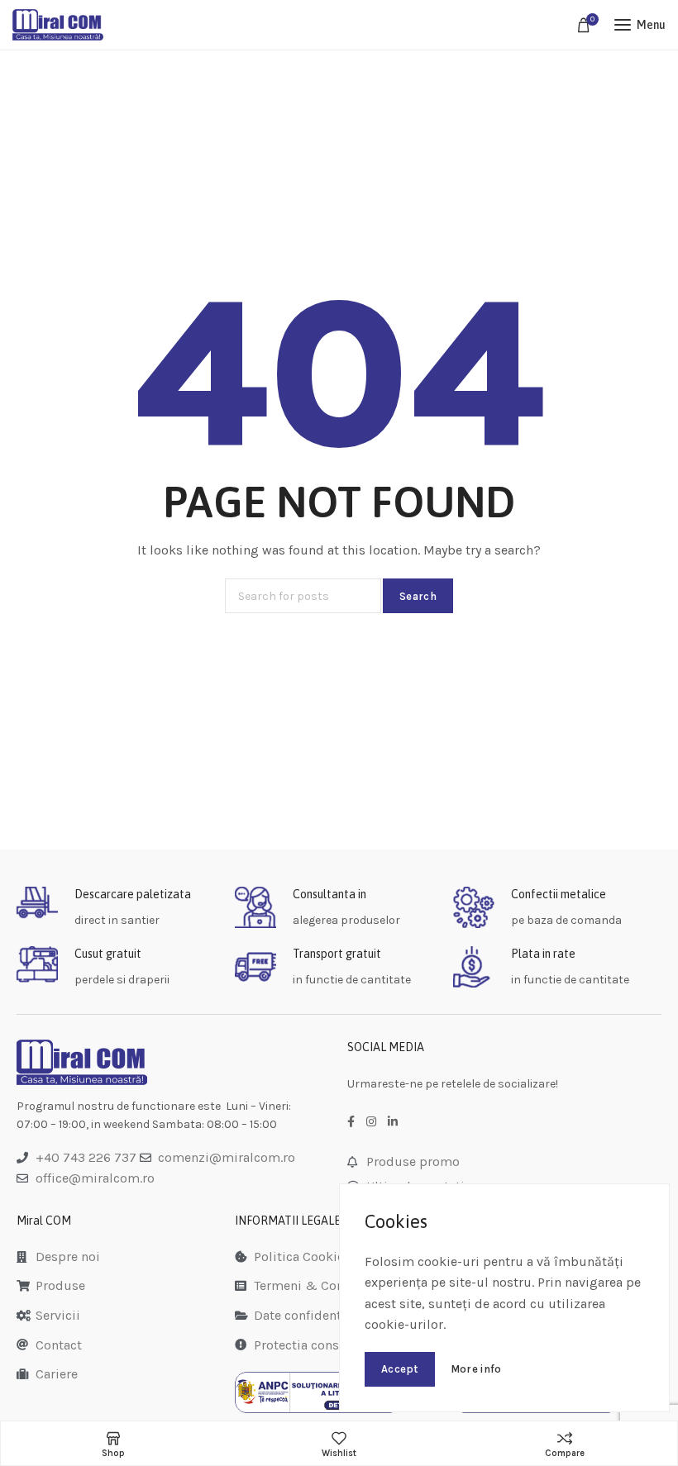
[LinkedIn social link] (392, 1122)
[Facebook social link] (350, 1122)
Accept (399, 1369)
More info (476, 1369)
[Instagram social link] (371, 1122)
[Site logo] (57, 24)
